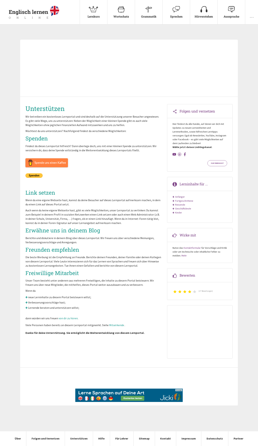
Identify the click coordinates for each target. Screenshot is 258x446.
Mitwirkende (116, 325)
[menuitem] (93, 12)
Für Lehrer (121, 438)
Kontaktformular (192, 247)
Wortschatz (121, 16)
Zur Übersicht (217, 163)
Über (18, 438)
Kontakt (165, 438)
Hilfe (101, 438)
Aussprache (231, 16)
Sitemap (144, 438)
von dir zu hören (68, 318)
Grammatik (148, 16)
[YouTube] (174, 154)
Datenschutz (215, 438)
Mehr (184, 255)
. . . (251, 16)
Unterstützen (79, 438)
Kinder (178, 212)
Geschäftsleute (183, 208)
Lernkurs (94, 16)
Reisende (180, 204)
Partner (238, 438)
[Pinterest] (179, 154)
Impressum (188, 438)
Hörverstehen (204, 16)
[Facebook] (185, 154)
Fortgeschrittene (184, 200)
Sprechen (176, 16)
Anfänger (180, 196)
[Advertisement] (129, 68)
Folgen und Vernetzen (45, 438)
